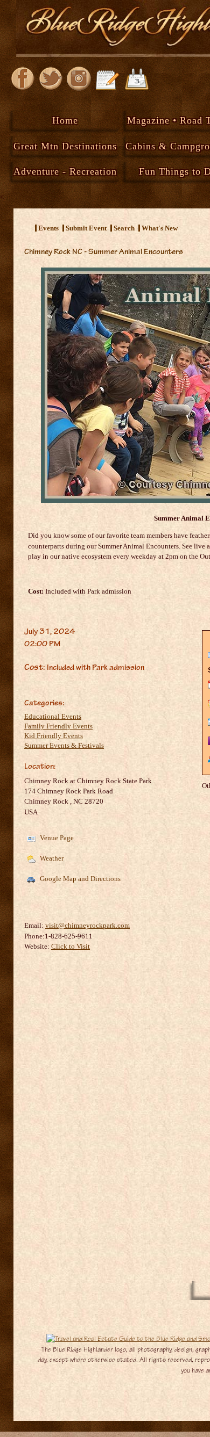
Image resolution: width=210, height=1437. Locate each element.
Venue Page (56, 838)
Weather (51, 858)
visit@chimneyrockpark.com (87, 925)
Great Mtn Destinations (65, 146)
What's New (160, 228)
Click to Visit (70, 946)
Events (48, 228)
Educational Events (52, 716)
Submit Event (86, 228)
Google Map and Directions (79, 879)
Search (124, 228)
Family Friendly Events (58, 726)
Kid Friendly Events (53, 736)
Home (65, 120)
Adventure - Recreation (65, 171)
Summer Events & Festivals (64, 745)
